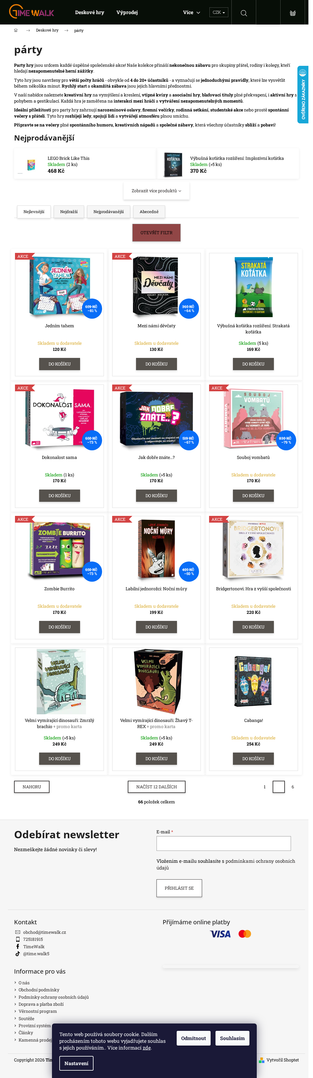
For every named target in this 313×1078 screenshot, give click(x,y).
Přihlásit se (179, 888)
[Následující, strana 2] (279, 787)
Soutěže (26, 1018)
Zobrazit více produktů (154, 190)
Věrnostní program (38, 1011)
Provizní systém (35, 1025)
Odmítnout (193, 1038)
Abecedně (149, 211)
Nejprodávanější (109, 211)
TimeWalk (34, 946)
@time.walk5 (36, 953)
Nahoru (32, 787)
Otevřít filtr (156, 232)
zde (147, 1047)
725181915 (33, 939)
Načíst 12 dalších (156, 787)
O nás (24, 983)
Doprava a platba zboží (41, 1004)
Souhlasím (232, 1038)
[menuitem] (89, 12)
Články (26, 1032)
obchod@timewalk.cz (44, 932)
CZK (217, 12)
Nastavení (76, 1063)
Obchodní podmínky (39, 990)
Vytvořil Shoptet (283, 1060)
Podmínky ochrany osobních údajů (54, 997)
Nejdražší (69, 211)
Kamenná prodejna (38, 1040)
